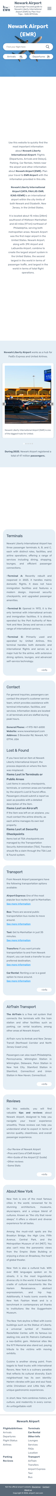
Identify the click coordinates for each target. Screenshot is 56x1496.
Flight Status (10, 1440)
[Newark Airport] (6, 8)
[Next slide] (52, 404)
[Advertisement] (28, 109)
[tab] (24, 444)
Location (33, 1452)
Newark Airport (28, 3)
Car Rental (34, 1432)
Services (33, 1444)
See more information (19, 903)
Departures (9, 1436)
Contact (46, 1487)
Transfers (33, 1464)
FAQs (31, 1448)
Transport (34, 1456)
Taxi (30, 1473)
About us (28, 1490)
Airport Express (36, 1469)
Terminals (34, 1428)
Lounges (33, 1440)
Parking (7, 1456)
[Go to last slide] (4, 404)
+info (44, 670)
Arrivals (7, 1432)
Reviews (8, 1460)
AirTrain (32, 1460)
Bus (30, 1477)
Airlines (7, 1444)
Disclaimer (36, 1487)
